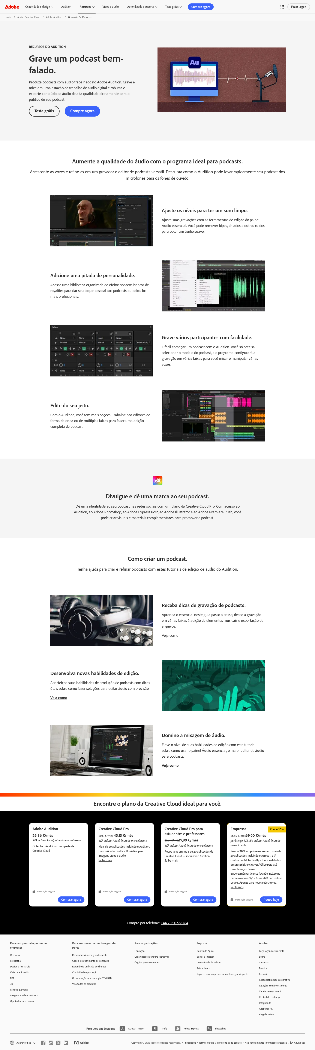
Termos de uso (206, 1042)
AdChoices (299, 1042)
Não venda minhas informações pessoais (266, 1042)
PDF (12, 978)
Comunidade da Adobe (208, 962)
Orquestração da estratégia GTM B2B (92, 978)
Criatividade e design (37, 7)
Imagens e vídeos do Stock (24, 995)
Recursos (85, 7)
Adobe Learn (203, 968)
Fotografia (15, 960)
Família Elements (19, 989)
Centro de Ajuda (205, 950)
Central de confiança (269, 997)
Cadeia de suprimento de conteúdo (90, 960)
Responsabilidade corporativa (274, 979)
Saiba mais (105, 860)
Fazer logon (298, 7)
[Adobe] (12, 6)
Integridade (265, 1002)
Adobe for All (266, 1008)
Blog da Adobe (266, 1014)
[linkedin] (66, 1043)
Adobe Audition (54, 17)
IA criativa (15, 955)
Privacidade (190, 1042)
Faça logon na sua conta (271, 950)
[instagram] (51, 1043)
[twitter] (58, 1043)
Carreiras (264, 962)
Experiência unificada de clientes (89, 966)
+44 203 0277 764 (174, 923)
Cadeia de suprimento (270, 991)
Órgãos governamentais (147, 962)
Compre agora (200, 7)
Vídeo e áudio (110, 7)
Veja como (58, 697)
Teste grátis (171, 7)
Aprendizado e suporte (140, 7)
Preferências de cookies (229, 1042)
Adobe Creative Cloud (28, 17)
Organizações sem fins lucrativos (152, 956)
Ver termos (237, 887)
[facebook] (43, 1043)
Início (8, 17)
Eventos (263, 968)
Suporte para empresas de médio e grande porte (221, 974)
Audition (66, 7)
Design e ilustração (20, 966)
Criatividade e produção (84, 972)
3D (11, 983)
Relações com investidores (273, 985)
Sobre (262, 956)
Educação (139, 950)
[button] (282, 6)
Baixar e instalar (205, 956)
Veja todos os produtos (22, 1001)
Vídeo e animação (19, 972)
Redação (263, 974)
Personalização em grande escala (89, 955)
